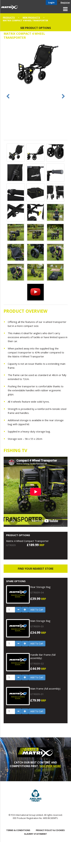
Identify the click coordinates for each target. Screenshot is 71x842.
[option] (36, 64)
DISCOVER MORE (50, 766)
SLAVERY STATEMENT (35, 833)
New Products (31, 17)
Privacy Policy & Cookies (50, 830)
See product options (35, 28)
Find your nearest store (35, 568)
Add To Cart (36, 609)
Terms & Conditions (18, 830)
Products (9, 17)
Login (51, 2)
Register (65, 2)
